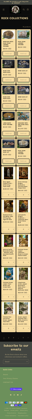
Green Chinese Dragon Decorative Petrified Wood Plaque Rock (22, 185)
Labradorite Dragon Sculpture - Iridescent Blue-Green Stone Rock (23, 218)
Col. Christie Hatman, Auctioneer (18, 408)
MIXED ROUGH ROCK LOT (7, 151)
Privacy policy (14, 410)
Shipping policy (22, 413)
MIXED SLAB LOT (23, 70)
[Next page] (28, 338)
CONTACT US (8, 382)
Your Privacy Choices (10, 378)
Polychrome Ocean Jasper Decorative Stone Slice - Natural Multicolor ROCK (23, 286)
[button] (4, 10)
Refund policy (24, 410)
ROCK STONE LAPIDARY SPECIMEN (21, 43)
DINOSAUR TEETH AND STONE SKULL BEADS (23, 125)
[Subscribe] (27, 362)
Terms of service (11, 413)
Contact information (10, 415)
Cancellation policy (23, 415)
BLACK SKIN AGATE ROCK (6, 71)
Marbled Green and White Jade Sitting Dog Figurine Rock (8, 217)
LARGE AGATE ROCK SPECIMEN (7, 124)
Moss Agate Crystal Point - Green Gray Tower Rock (8, 184)
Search (5, 374)
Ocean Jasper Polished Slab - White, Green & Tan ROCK (23, 319)
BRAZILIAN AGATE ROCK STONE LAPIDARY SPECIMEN (8, 44)
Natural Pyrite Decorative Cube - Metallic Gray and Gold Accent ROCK (8, 252)
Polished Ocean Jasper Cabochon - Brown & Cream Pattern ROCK (23, 252)
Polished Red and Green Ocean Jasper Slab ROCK (7, 319)
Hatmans (6, 410)
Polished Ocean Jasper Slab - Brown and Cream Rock (8, 285)
